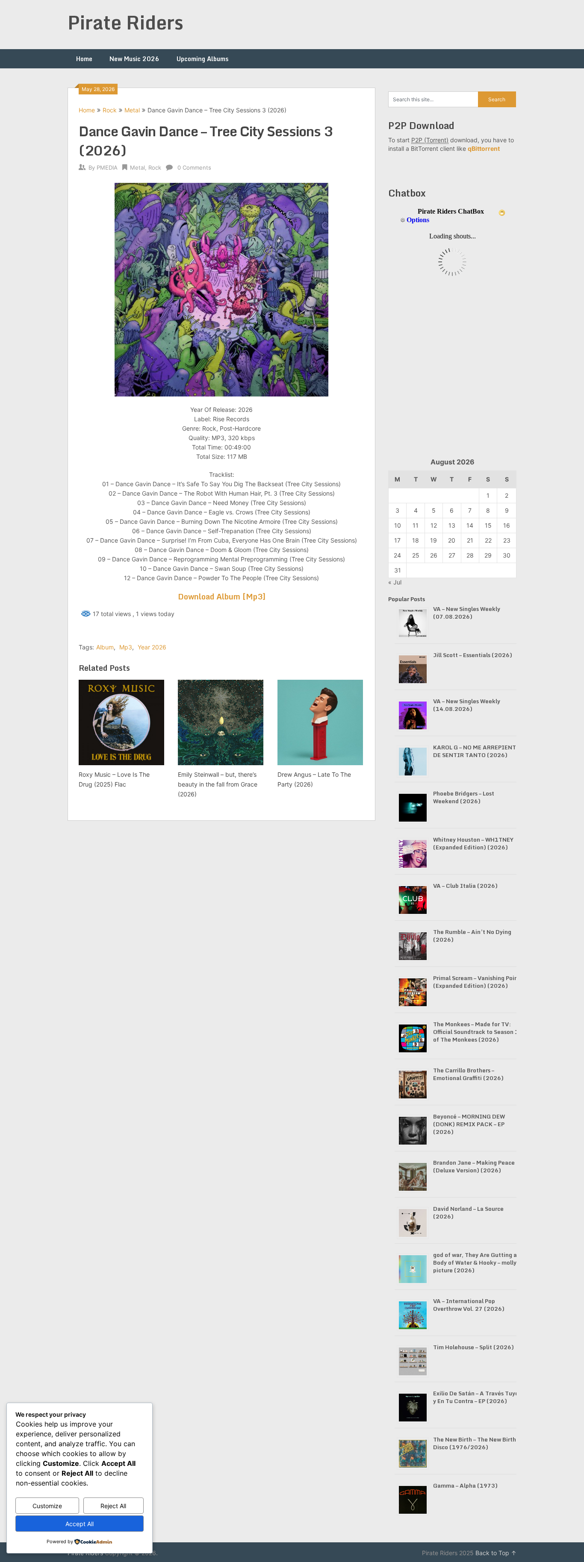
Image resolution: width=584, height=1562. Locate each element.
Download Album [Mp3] (221, 596)
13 (451, 525)
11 (416, 525)
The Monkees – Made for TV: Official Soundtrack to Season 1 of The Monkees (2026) (476, 1031)
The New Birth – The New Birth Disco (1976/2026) (474, 1443)
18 (415, 540)
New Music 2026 (134, 59)
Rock (110, 110)
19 (433, 540)
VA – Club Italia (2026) (465, 885)
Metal (132, 110)
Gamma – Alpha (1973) (465, 1485)
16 (506, 525)
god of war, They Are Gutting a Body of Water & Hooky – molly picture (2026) (475, 1262)
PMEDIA (107, 167)
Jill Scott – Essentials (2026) (472, 655)
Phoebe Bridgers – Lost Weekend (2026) (463, 797)
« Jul (394, 582)
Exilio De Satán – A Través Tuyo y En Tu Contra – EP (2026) (476, 1397)
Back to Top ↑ (495, 1552)
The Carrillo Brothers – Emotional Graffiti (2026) (468, 1074)
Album (105, 647)
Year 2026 (152, 647)
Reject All (113, 1505)
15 (488, 525)
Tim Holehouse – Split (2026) (473, 1347)
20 (451, 540)
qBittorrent (484, 148)
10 (397, 525)
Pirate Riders (125, 22)
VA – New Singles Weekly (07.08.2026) (466, 612)
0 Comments (194, 167)
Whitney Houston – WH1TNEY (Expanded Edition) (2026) (473, 843)
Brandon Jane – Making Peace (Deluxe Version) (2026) (474, 1166)
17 (397, 540)
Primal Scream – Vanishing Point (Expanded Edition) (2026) (476, 981)
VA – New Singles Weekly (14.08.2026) (466, 704)
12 (434, 525)
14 (469, 525)
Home (84, 59)
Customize (47, 1505)
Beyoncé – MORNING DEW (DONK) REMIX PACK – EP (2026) (469, 1124)
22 (488, 540)
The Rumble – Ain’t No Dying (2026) (472, 935)
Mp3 (125, 647)
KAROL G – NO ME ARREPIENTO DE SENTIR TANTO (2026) (476, 751)
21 (470, 540)
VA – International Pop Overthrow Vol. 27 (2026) (468, 1304)
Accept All (79, 1523)
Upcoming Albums (202, 59)
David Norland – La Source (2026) (468, 1212)
